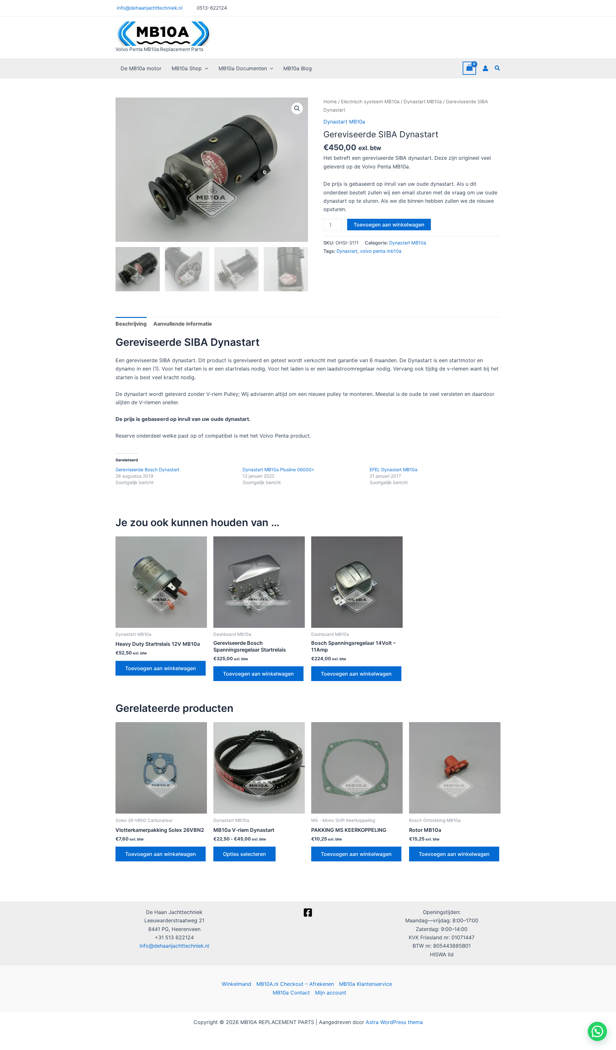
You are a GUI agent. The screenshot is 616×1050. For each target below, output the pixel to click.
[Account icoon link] (485, 68)
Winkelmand (236, 984)
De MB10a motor (141, 68)
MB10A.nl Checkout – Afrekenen (295, 984)
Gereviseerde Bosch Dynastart (147, 469)
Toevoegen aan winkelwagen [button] (160, 668)
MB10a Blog (297, 68)
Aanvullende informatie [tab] (182, 323)
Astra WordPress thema (394, 1022)
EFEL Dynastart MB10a (393, 469)
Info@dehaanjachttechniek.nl (174, 946)
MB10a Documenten (242, 68)
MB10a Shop (187, 68)
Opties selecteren (244, 854)
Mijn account (330, 992)
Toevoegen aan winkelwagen (389, 224)
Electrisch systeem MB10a (370, 102)
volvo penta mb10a (380, 251)
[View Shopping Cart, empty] (469, 68)
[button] (205, 68)
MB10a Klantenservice (365, 984)
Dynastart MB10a (423, 102)
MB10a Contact (291, 992)
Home (330, 102)
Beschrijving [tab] (131, 323)
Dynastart (347, 251)
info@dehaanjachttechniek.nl (149, 8)
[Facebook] (307, 912)
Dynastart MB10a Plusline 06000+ (278, 469)
